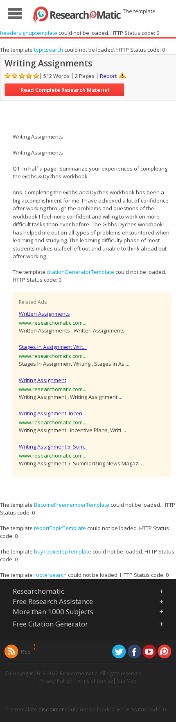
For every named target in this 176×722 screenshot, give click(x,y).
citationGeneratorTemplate (80, 272)
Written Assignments (44, 313)
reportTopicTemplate (60, 528)
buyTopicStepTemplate (62, 551)
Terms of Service (93, 680)
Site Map (127, 680)
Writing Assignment (42, 380)
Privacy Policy (54, 680)
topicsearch (48, 49)
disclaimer (51, 709)
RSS (26, 651)
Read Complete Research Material (64, 89)
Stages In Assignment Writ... (53, 347)
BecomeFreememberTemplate (71, 504)
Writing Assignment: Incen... (52, 413)
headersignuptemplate (28, 32)
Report (108, 76)
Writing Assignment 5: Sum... (53, 446)
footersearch (50, 575)
